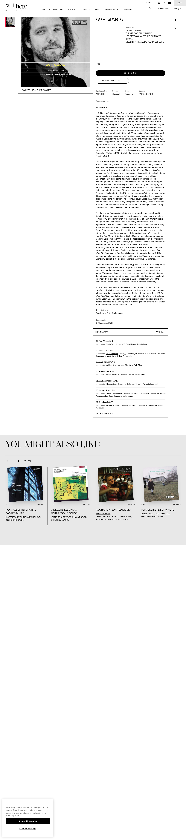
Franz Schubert (112, 354)
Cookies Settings (27, 828)
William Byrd (111, 365)
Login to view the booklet (36, 90)
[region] (27, 818)
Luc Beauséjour (111, 396)
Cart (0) (177, 8)
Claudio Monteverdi (114, 393)
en (179, 3)
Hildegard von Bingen (114, 384)
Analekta (129, 94)
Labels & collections (52, 10)
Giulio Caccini (111, 344)
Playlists (85, 10)
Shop (97, 10)
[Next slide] (17, 461)
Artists (71, 10)
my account (163, 8)
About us (128, 10)
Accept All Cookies (28, 821)
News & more (111, 10)
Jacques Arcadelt (113, 405)
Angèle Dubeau (103, 514)
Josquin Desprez (112, 374)
